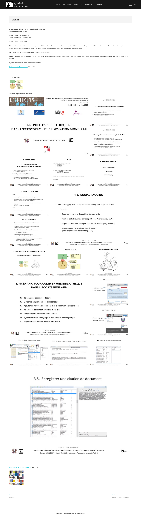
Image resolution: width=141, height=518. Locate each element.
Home (58, 4)
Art (82, 4)
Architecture (67, 4)
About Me (99, 4)
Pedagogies (89, 4)
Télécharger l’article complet (18, 67)
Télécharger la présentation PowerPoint (20, 467)
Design (76, 4)
